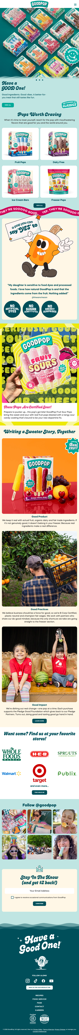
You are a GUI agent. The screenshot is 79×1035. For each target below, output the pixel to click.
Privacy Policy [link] (37, 1029)
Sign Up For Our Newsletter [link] (39, 987)
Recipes (39, 995)
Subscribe (39, 903)
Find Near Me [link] (39, 792)
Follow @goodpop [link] (39, 805)
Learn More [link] (39, 721)
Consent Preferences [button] (39, 1031)
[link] (20, 146)
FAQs (39, 1003)
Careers (39, 1010)
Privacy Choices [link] (60, 1029)
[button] (75, 4)
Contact (39, 1006)
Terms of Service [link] (48, 1029)
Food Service (39, 999)
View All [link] (8, 105)
